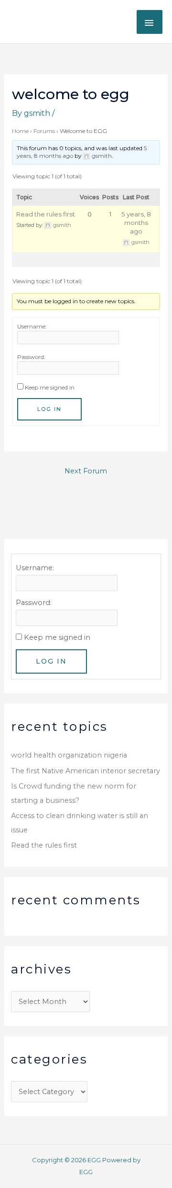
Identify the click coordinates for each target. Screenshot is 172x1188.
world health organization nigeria (69, 755)
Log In (49, 409)
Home (20, 130)
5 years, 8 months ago (136, 222)
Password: (31, 356)
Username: (32, 326)
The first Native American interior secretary (85, 771)
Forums (44, 130)
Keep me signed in (50, 387)
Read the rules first (45, 214)
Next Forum (85, 471)
